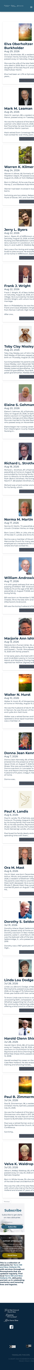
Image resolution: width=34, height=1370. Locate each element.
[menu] (31, 7)
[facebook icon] (11, 1327)
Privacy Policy (24, 1361)
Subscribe (12, 1227)
